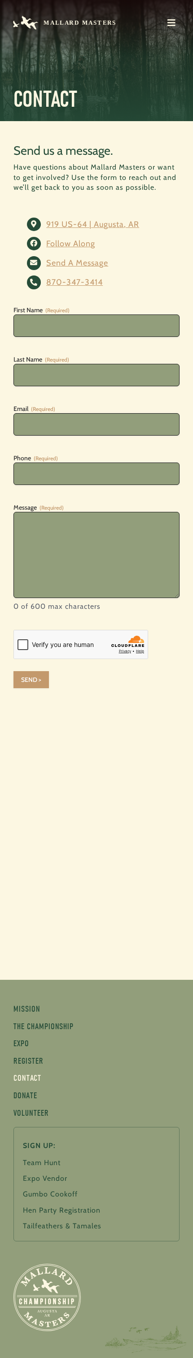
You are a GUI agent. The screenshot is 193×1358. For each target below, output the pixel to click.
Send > (31, 680)
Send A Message (77, 263)
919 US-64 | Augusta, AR (92, 224)
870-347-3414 (74, 282)
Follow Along (70, 244)
